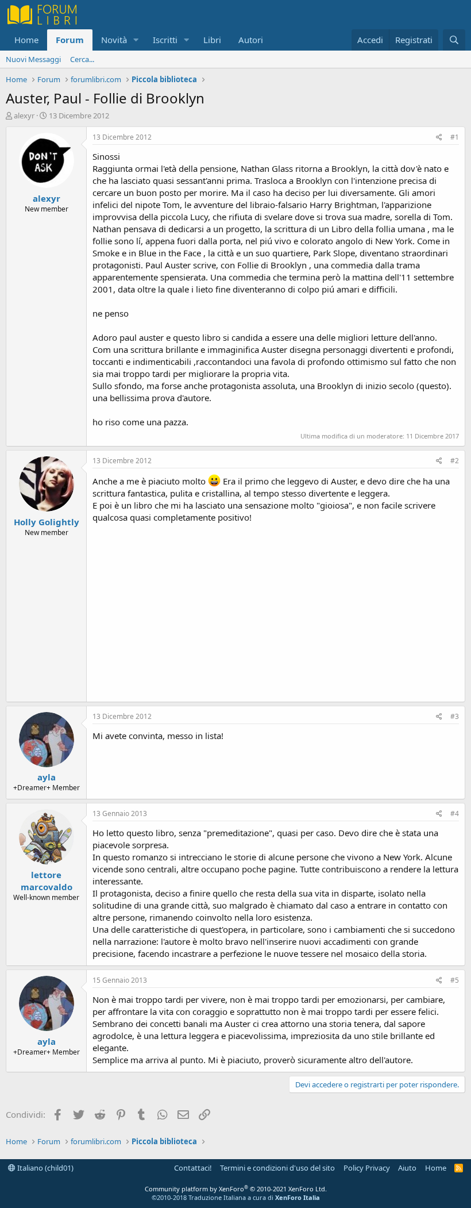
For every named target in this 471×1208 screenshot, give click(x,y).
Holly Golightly (46, 522)
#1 (454, 137)
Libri (212, 39)
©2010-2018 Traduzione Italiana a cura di (236, 1197)
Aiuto (407, 1168)
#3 (454, 716)
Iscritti (165, 39)
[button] (136, 40)
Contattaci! (193, 1168)
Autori (250, 39)
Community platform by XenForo (236, 1188)
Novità (114, 39)
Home (26, 39)
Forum (70, 39)
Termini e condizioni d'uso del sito (277, 1168)
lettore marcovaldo (46, 880)
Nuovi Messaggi (33, 59)
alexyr (24, 115)
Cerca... (82, 59)
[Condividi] (439, 137)
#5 (454, 980)
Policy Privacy (366, 1168)
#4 (454, 813)
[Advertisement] (275, 609)
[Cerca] (454, 40)
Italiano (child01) (45, 1168)
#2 (454, 460)
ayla (46, 777)
